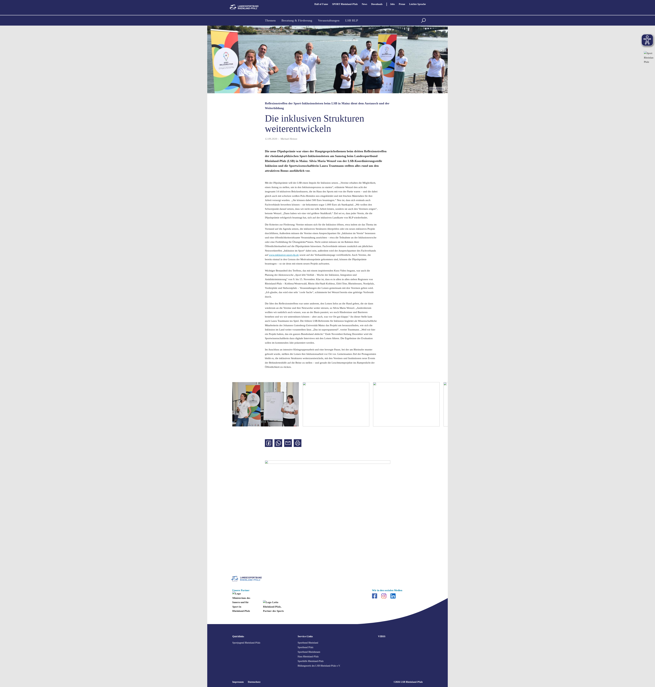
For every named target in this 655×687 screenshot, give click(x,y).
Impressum (238, 682)
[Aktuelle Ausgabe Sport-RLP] (648, 67)
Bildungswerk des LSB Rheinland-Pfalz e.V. (319, 665)
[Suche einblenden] (423, 20)
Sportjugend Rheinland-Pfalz (246, 642)
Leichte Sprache (417, 4)
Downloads (376, 4)
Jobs (392, 4)
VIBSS (381, 636)
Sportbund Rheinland (308, 642)
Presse (402, 4)
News (364, 4)
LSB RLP (351, 20)
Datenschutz (254, 682)
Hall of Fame (321, 4)
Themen (270, 20)
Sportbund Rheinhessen (309, 652)
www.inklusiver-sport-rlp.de (284, 255)
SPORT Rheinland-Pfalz (345, 4)
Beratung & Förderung (296, 20)
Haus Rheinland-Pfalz (308, 656)
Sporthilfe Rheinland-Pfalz (311, 661)
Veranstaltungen (328, 20)
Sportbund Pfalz (305, 647)
